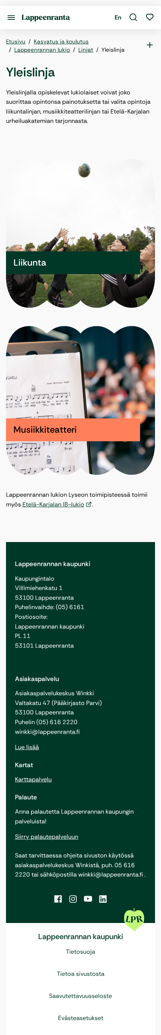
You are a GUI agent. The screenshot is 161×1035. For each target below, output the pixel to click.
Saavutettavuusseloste (80, 996)
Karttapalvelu (33, 779)
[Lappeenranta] (45, 17)
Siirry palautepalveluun (46, 837)
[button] (133, 17)
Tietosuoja (80, 952)
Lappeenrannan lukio (42, 50)
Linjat (85, 50)
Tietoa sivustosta (80, 974)
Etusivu (15, 41)
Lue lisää (27, 747)
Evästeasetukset (80, 1018)
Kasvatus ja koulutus (61, 41)
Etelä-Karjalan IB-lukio (53, 504)
